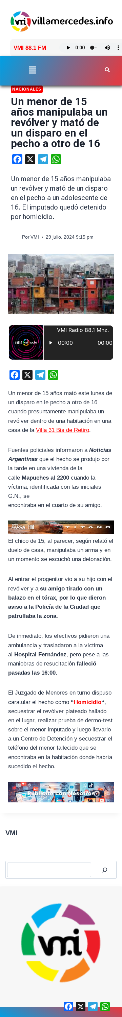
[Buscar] (105, 870)
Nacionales (26, 89)
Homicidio (87, 702)
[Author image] (15, 237)
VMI (34, 237)
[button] (33, 70)
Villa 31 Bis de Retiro (62, 430)
